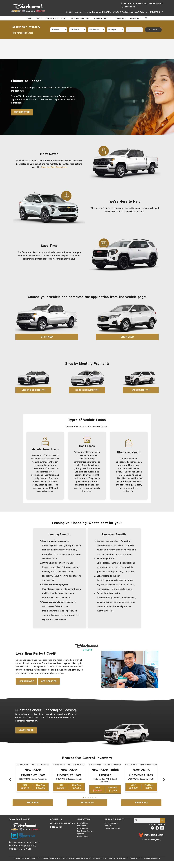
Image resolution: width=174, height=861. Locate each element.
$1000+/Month (140, 390)
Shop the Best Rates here (54, 167)
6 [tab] (95, 797)
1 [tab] (83, 797)
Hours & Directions (62, 823)
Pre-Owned (81, 826)
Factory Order (83, 836)
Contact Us (129, 7)
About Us (56, 819)
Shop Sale (141, 802)
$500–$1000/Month (86, 390)
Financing (56, 827)
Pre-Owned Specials (85, 831)
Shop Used (127, 337)
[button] (29, 18)
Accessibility (33, 858)
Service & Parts (115, 819)
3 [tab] (88, 797)
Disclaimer (109, 826)
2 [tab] (85, 797)
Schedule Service (111, 823)
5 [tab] (92, 797)
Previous (10, 779)
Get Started (22, 112)
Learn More (26, 681)
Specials (80, 834)
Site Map (63, 858)
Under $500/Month (33, 390)
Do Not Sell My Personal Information (87, 858)
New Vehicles (82, 823)
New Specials (82, 828)
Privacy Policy (49, 858)
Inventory (83, 819)
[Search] (162, 820)
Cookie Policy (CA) (112, 828)
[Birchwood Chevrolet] (28, 8)
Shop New (47, 337)
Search (154, 30)
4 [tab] (90, 797)
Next (164, 779)
